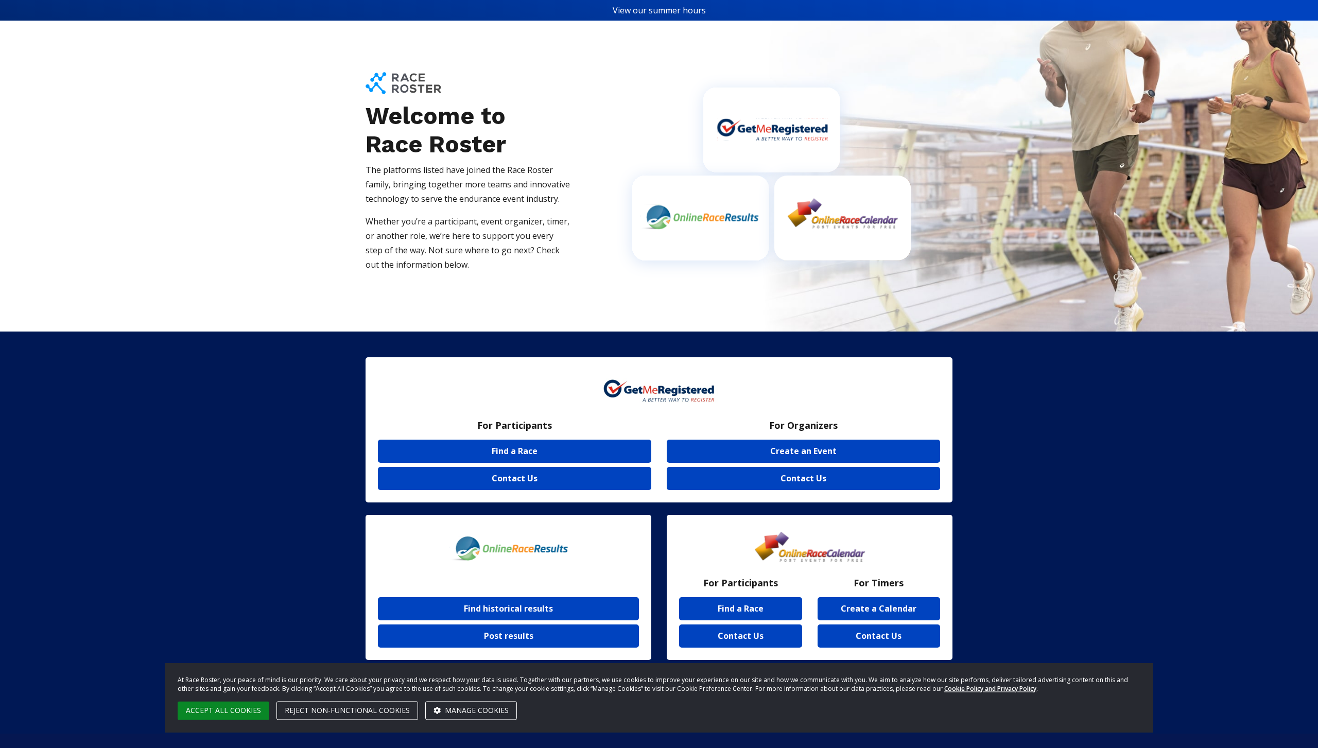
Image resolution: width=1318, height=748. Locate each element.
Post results (508, 635)
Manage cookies (476, 710)
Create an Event (803, 451)
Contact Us (514, 478)
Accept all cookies (223, 710)
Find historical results (508, 608)
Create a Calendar (878, 608)
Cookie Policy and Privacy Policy (990, 688)
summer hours (677, 10)
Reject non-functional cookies (347, 710)
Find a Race (514, 451)
